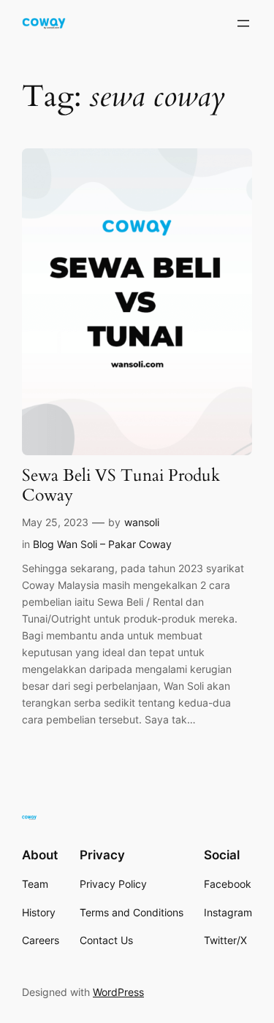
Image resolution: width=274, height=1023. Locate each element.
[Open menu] (243, 23)
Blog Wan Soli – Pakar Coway (102, 544)
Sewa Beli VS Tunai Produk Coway (121, 486)
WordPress (118, 992)
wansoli (141, 522)
